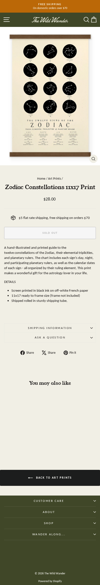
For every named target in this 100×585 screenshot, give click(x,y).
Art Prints (54, 178)
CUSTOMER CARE (49, 501)
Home (41, 178)
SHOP (49, 523)
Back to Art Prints (53, 477)
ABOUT (49, 512)
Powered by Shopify (50, 581)
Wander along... (49, 534)
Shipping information (50, 328)
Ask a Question (50, 337)
